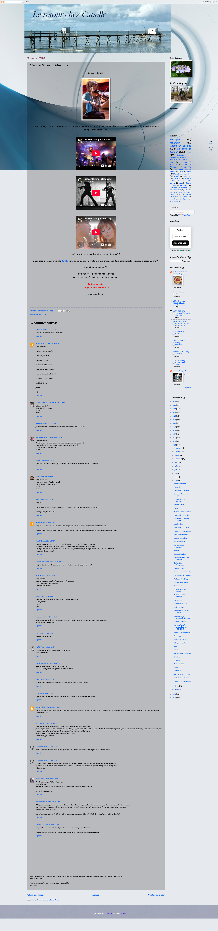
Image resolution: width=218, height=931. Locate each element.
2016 (174, 438)
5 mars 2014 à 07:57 (46, 499)
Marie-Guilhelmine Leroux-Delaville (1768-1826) (180, 627)
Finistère (173, 164)
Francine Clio (40, 825)
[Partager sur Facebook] (66, 311)
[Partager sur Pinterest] (69, 311)
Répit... (176, 650)
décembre (178, 448)
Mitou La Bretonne (42, 437)
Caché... (176, 508)
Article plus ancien (156, 895)
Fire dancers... (179, 344)
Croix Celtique (179, 607)
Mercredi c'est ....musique (182, 174)
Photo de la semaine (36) (182, 531)
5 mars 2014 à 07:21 (47, 460)
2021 (174, 420)
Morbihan (175, 142)
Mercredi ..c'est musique (182, 512)
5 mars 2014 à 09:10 (46, 596)
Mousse (38, 575)
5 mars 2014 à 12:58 (47, 679)
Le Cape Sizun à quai (181, 582)
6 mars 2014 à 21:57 (50, 746)
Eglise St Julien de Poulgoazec (180, 564)
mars (176, 480)
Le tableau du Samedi (181, 490)
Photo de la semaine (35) (182, 572)
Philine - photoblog (179, 321)
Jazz (180, 183)
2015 (174, 441)
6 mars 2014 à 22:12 (50, 760)
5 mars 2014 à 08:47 (47, 541)
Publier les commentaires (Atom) (48, 900)
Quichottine (40, 779)
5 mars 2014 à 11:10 (55, 663)
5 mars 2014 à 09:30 (50, 617)
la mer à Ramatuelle (179, 305)
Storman (110, 913)
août (176, 462)
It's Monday (178, 353)
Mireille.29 (39, 423)
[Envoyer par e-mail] (59, 311)
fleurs (188, 152)
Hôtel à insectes (179, 542)
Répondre (39, 336)
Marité (38, 647)
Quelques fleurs (179, 586)
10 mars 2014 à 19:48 (53, 802)
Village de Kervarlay (180, 483)
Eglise (181, 172)
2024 (174, 409)
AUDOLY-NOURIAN (42, 562)
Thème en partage (180, 145)
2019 (174, 427)
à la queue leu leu (180, 643)
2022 (174, 416)
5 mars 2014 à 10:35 (47, 647)
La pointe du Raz (180, 554)
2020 (174, 423)
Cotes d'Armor (183, 199)
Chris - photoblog (179, 361)
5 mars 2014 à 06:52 (49, 423)
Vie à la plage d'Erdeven (182, 674)
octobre (177, 455)
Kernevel (177, 487)
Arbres (189, 172)
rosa (37, 596)
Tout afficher (188, 387)
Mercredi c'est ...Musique (182, 653)
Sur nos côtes (179, 600)
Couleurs (177, 178)
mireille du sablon (42, 663)
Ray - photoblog (178, 292)
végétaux (183, 162)
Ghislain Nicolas (41, 707)
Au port (176, 667)
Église (186, 190)
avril (176, 477)
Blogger (123, 913)
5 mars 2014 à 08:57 (55, 562)
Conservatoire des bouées (180, 590)
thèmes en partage (178, 157)
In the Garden (179, 294)
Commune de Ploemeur (178, 187)
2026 (174, 401)
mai (176, 473)
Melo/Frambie (40, 723)
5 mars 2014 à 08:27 (49, 522)
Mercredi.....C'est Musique (179, 596)
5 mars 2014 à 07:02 (55, 437)
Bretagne (175, 139)
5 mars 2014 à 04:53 (52, 343)
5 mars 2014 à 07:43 (46, 476)
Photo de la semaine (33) (182, 681)
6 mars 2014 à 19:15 (52, 723)
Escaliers (177, 657)
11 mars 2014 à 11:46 (52, 825)
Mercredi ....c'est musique (179, 546)
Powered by (174, 251)
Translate (186, 215)
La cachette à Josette (180, 371)
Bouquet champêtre (180, 535)
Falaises (176, 550)
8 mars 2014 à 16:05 (51, 779)
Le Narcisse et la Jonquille (179, 500)
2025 (174, 405)
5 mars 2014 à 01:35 (49, 329)
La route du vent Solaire (182, 575)
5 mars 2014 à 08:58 (48, 575)
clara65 (38, 460)
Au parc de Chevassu (181, 639)
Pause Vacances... (187, 375)
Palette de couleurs (180, 604)
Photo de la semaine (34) (182, 632)
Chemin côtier (179, 505)
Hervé (37, 499)
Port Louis (177, 671)
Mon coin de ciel (179, 664)
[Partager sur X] (64, 311)
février (177, 686)
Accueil (95, 895)
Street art (187, 176)
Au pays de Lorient (180, 538)
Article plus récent (35, 895)
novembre (178, 452)
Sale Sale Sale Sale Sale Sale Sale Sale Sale (182, 324)
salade (186, 276)
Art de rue (177, 636)
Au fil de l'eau (178, 524)
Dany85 (38, 541)
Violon (45, 314)
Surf (175, 646)
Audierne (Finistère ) (181, 579)
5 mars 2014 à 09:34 (46, 633)
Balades (180, 155)
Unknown (39, 522)
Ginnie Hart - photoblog (181, 352)
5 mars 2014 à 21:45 (46, 693)
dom (37, 476)
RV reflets (183, 185)
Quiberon (177, 660)
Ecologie (176, 176)
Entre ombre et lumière (182, 515)
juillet (177, 466)
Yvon (37, 633)
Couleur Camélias (180, 622)
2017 (174, 434)
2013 (174, 694)
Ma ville (187, 167)
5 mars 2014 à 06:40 (58, 403)
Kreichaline (39, 746)
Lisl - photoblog (178, 331)
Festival (172, 199)
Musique (39, 314)
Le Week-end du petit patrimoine (181, 558)
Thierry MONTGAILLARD (43, 403)
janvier (177, 689)
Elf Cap (177, 333)
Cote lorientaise (175, 190)
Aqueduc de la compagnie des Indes (182, 617)
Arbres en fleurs (174, 201)
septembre (178, 459)
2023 (174, 412)
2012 (174, 698)
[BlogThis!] (62, 311)
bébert (38, 679)
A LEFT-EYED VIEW (179, 311)
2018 (174, 430)
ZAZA (37, 693)
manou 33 (39, 329)
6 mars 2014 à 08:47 (53, 707)
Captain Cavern (179, 568)
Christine (65, 261)
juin (176, 470)
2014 (174, 445)
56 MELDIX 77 (40, 343)
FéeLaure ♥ (39, 617)
